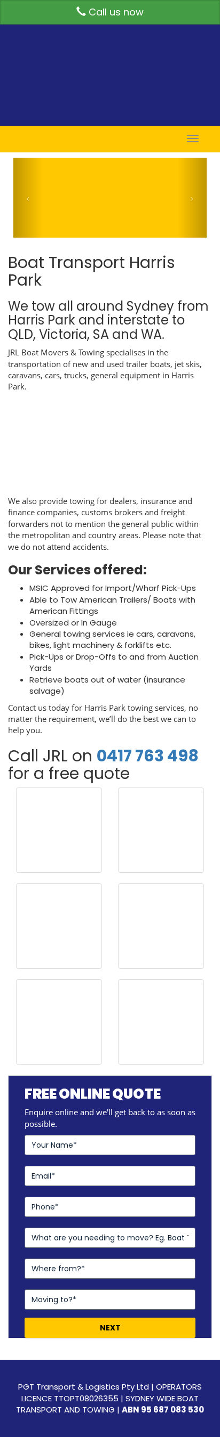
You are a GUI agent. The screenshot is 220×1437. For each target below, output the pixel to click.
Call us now (115, 12)
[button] (27, 198)
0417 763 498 (148, 755)
